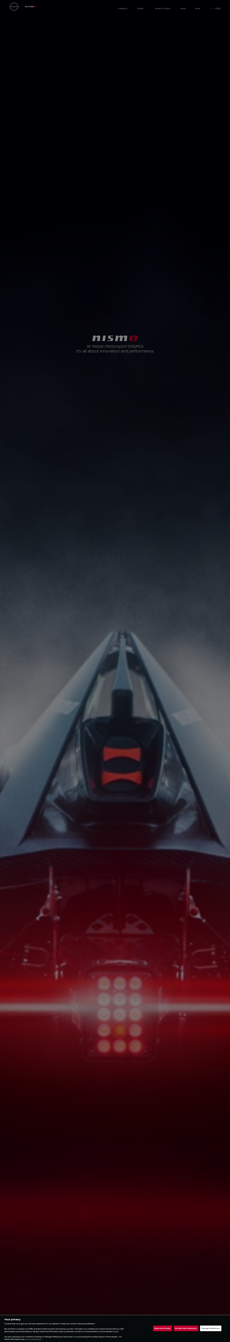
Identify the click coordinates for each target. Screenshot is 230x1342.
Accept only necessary (186, 1328)
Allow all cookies (163, 1328)
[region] (115, 1328)
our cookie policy (33, 1339)
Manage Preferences (211, 1328)
